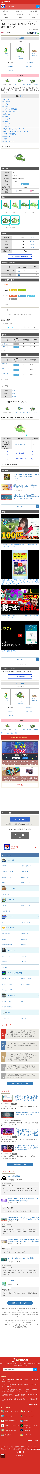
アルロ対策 (4, 961)
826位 (32, 248)
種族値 (6, 106)
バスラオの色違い (20, 453)
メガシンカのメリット (26, 984)
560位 (32, 244)
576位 (32, 241)
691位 (32, 237)
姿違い (6, 104)
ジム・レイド (10, 327)
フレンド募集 (5, 1018)
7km (13, 393)
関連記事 (7, 136)
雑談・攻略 (24, 1018)
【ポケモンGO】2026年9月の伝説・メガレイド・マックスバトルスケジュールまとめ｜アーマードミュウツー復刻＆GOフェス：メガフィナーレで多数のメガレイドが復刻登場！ (22, 1057)
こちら (23, 824)
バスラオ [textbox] (19, 41)
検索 (35, 1369)
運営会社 (11, 1449)
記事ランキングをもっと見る (20, 1083)
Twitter (17, 1452)
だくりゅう (4, 373)
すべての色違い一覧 (20, 458)
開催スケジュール (25, 905)
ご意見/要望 (16, 1446)
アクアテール (5, 369)
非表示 (22, 96)
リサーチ (20, 17)
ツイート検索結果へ (20, 676)
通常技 (6, 116)
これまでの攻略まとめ (7, 1007)
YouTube (20, 1452)
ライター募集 (36, 1449)
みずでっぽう (5, 347)
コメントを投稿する (20, 819)
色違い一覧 (7, 14)
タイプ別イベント (25, 877)
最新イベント (19, 11)
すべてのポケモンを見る (9, 733)
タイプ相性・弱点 (9, 111)
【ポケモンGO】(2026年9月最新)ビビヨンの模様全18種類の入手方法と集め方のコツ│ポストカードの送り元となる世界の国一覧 (21, 1076)
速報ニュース (6, 11)
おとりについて (6, 956)
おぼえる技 (6, 114)
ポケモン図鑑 (33, 11)
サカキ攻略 (24, 956)
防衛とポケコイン (25, 922)
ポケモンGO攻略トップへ (15, 847)
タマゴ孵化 (24, 939)
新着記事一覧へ (34, 1404)
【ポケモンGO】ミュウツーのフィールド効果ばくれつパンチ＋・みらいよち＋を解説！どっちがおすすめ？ (22, 1045)
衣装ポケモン (24, 945)
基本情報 (7, 101)
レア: (13, 390)
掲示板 (33, 17)
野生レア (4, 939)
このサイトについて (7, 1446)
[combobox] (20, 41)
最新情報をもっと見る (20, 1164)
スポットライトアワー (7, 871)
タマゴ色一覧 (5, 905)
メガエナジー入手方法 (7, 990)
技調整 (22, 1001)
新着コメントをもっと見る (20, 1303)
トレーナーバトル (29, 327)
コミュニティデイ (33, 14)
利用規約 (23, 1446)
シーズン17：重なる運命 (19, 445)
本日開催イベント (6, 866)
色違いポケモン (6, 933)
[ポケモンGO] (5, 2)
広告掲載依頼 (19, 1449)
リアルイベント (6, 883)
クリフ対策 (4, 967)
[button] (5, 204)
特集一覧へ (20, 785)
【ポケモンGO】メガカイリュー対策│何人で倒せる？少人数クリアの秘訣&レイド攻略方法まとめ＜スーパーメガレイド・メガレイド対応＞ (21, 1067)
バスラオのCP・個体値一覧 (20, 256)
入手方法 (6, 126)
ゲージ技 (7, 119)
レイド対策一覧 (6, 911)
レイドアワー (24, 871)
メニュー (3, 1456)
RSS (23, 1452)
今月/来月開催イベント (27, 866)
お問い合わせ (27, 1449)
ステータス (6, 99)
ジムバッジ (4, 922)
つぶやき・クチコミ (10, 141)
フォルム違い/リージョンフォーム (13, 129)
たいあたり (4, 344)
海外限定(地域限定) (7, 945)
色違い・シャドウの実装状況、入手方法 (15, 131)
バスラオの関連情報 (9, 134)
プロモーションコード (26, 883)
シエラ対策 (24, 961)
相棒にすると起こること (27, 978)
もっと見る (20, 506)
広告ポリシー (4, 1449)
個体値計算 (20, 14)
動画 (5, 139)
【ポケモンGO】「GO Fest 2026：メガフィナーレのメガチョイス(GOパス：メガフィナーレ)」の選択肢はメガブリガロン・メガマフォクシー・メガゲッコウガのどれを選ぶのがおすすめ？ (22, 1034)
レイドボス (7, 17)
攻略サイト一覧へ (33, 1440)
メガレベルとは (6, 978)
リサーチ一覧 (5, 894)
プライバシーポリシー (32, 1446)
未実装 (14, 396)
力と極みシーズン (6, 1001)
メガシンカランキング (7, 984)
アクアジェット (6, 364)
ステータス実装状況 (10, 109)
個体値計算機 (24, 933)
